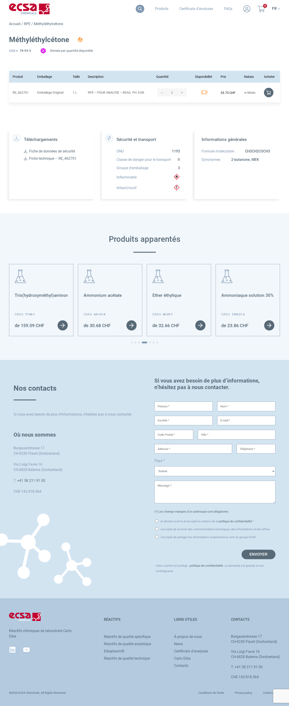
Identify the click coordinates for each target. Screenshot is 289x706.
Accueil (15, 24)
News (178, 644)
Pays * (159, 461)
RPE (27, 24)
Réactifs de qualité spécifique (127, 637)
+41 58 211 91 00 (31, 480)
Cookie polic (271, 692)
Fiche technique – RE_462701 (53, 158)
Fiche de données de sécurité (52, 151)
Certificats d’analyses (191, 651)
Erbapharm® (114, 651)
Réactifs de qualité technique (127, 658)
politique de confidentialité (235, 521)
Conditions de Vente (211, 692)
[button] (132, 342)
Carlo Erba (182, 658)
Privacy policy (243, 692)
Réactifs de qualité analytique (127, 644)
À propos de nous (188, 637)
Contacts (181, 665)
